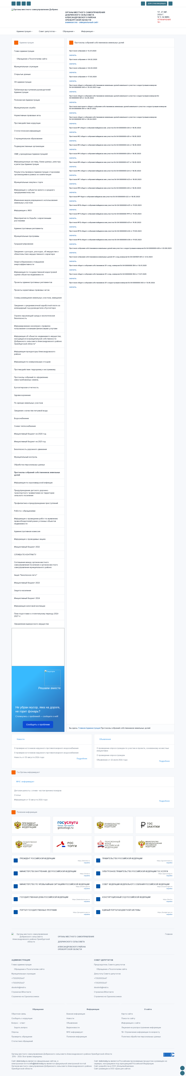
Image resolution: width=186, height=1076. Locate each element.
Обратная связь (19, 1014)
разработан (104, 1066)
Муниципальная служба (24, 108)
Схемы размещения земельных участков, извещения (38, 298)
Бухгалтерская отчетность (26, 387)
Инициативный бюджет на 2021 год (30, 441)
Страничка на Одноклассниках (25, 996)
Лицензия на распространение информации (141, 1027)
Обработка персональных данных (29, 465)
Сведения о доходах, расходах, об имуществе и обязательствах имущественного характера (36, 252)
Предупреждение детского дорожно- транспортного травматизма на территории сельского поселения (34, 492)
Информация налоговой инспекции (29, 606)
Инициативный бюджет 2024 (27, 598)
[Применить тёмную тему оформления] (29, 4)
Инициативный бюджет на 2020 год (30, 434)
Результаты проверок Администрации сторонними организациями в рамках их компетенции (37, 173)
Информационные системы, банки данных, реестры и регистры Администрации (37, 163)
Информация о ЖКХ (23, 210)
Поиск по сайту (128, 1018)
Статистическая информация (27, 131)
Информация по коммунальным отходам (32, 362)
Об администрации (22, 82)
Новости (20, 739)
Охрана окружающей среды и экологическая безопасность (34, 317)
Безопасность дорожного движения (30, 449)
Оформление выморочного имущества (31, 624)
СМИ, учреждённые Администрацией (31, 154)
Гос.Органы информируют (28, 772)
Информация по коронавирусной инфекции (33, 483)
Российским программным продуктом (136, 1061)
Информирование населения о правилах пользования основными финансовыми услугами (35, 327)
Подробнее (82, 758)
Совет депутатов (103, 960)
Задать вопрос (21, 1027)
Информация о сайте (130, 1023)
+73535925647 (18, 978)
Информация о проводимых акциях (30, 539)
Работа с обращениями (24, 511)
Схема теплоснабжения (25, 426)
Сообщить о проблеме (38, 724)
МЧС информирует (25, 781)
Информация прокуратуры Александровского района (34, 352)
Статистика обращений (22, 1041)
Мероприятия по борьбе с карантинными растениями (32, 219)
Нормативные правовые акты (27, 115)
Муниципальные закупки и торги (28, 182)
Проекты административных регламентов (33, 282)
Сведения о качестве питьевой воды (31, 411)
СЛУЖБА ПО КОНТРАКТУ (25, 554)
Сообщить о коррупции (22, 1018)
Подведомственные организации (29, 146)
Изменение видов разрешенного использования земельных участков (35, 201)
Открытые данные (22, 74)
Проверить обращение (22, 1037)
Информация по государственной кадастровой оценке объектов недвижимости (35, 273)
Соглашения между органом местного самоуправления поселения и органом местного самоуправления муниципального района (36, 564)
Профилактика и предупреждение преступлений (36, 503)
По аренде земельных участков (28, 403)
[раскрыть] (143, 4)
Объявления (105, 739)
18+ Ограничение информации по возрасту (140, 1032)
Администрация (26, 43)
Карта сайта (127, 1014)
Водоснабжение (21, 418)
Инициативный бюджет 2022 (27, 547)
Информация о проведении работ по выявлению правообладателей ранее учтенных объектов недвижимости (36, 521)
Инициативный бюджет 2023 (27, 583)
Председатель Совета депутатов (109, 964)
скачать (72, 55)
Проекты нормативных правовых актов (31, 290)
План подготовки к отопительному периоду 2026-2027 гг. (36, 615)
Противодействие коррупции (27, 123)
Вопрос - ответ (18, 1023)
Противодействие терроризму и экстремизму (35, 369)
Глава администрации (24, 51)
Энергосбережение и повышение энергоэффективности (29, 263)
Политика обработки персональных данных (141, 1037)
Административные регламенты (28, 228)
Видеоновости (73, 1027)
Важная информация (76, 1014)
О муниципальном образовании (28, 138)
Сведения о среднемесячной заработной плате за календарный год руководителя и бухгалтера (37, 306)
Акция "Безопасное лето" (25, 575)
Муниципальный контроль (25, 457)
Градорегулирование (23, 244)
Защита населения (22, 590)
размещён (103, 1069)
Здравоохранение (22, 395)
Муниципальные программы (26, 236)
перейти (87, 863)
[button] (23, 31)
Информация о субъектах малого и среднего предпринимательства (34, 191)
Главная (82, 728)
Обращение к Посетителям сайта (32, 59)
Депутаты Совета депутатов (107, 974)
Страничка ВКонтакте (21, 992)
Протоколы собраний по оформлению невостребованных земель (31, 378)
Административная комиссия (27, 531)
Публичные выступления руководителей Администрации (32, 91)
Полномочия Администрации (27, 100)
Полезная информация (27, 812)
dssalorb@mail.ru (19, 987)
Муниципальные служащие (26, 66)
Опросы (15, 1032)
